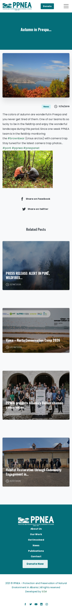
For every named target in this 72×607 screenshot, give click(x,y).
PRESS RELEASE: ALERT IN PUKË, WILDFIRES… (28, 275)
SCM (44, 591)
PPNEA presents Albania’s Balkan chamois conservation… (34, 405)
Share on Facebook (38, 198)
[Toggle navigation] (66, 6)
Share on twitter (38, 208)
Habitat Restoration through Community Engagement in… (33, 472)
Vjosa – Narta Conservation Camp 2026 (33, 340)
